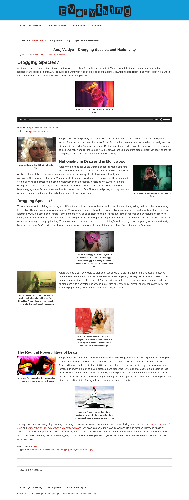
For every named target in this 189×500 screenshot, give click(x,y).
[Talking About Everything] (94, 10)
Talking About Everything (46, 494)
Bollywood (49, 450)
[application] (94, 119)
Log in (96, 494)
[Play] (20, 119)
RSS (49, 131)
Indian (79, 450)
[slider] (166, 119)
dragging (65, 450)
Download (54, 127)
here (132, 424)
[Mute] (161, 119)
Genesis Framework (70, 494)
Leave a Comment (56, 55)
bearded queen (37, 450)
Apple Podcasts (37, 131)
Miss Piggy (88, 450)
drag (57, 450)
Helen (72, 450)
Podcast (33, 446)
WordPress (86, 494)
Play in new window (37, 127)
